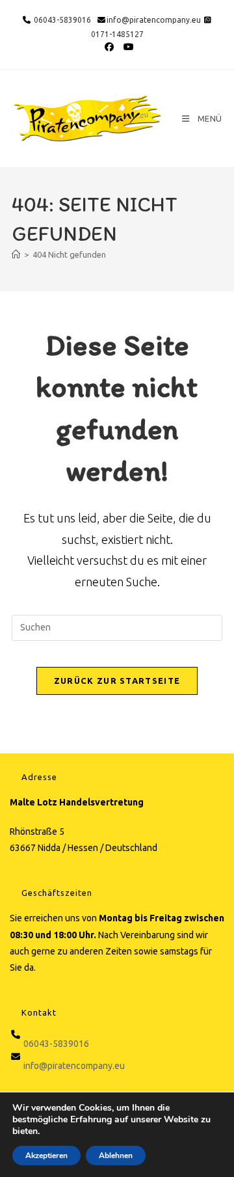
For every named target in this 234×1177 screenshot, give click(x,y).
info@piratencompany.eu (154, 20)
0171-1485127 (117, 34)
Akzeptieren (46, 1155)
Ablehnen (116, 1155)
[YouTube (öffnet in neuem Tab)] (127, 47)
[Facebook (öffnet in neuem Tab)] (110, 47)
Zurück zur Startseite (117, 680)
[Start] (16, 254)
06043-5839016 (61, 20)
